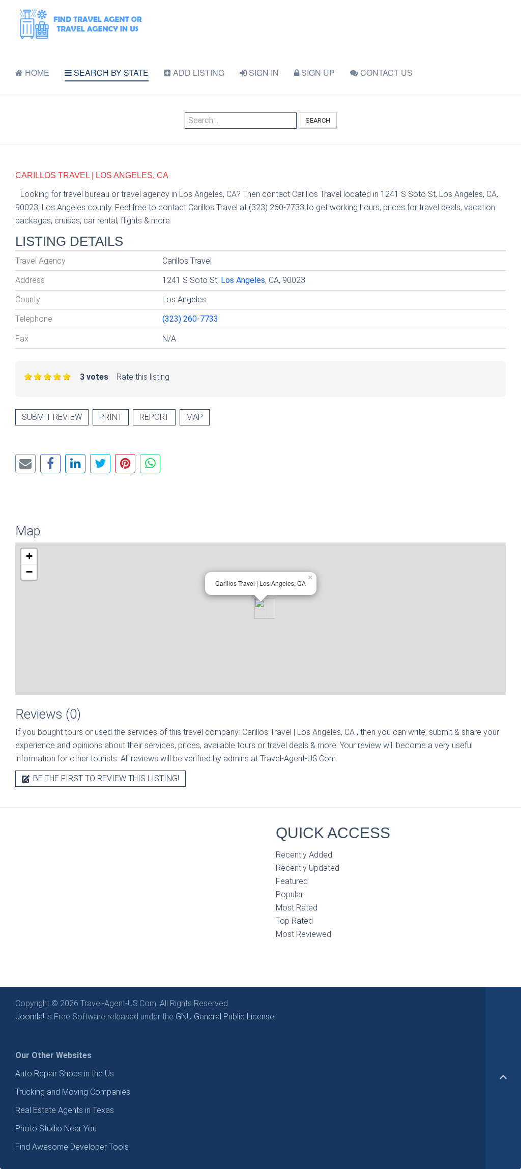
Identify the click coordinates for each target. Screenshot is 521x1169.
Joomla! (29, 1016)
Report (154, 417)
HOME (36, 72)
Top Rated (294, 921)
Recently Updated (307, 868)
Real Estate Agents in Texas (64, 1110)
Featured (292, 881)
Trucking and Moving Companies (72, 1092)
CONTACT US (385, 72)
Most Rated (296, 908)
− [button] (29, 571)
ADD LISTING (197, 72)
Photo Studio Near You (56, 1128)
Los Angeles (243, 280)
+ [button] (29, 556)
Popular (289, 894)
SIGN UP (317, 72)
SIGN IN (263, 72)
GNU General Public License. (226, 1016)
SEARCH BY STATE (110, 72)
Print (110, 417)
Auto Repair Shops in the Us (64, 1073)
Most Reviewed (303, 934)
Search (317, 120)
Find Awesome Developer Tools (72, 1147)
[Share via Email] (25, 463)
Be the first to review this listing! (105, 778)
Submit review (52, 417)
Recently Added (304, 855)
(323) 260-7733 (190, 319)
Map (194, 417)
